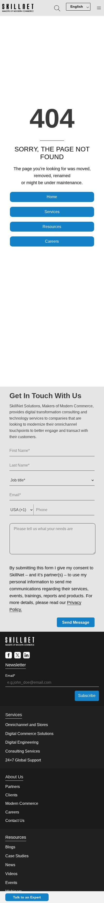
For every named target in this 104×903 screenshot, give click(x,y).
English (76, 6)
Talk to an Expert (27, 897)
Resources (52, 227)
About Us (14, 776)
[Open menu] (99, 8)
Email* (10, 675)
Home (52, 197)
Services (52, 212)
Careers (52, 241)
